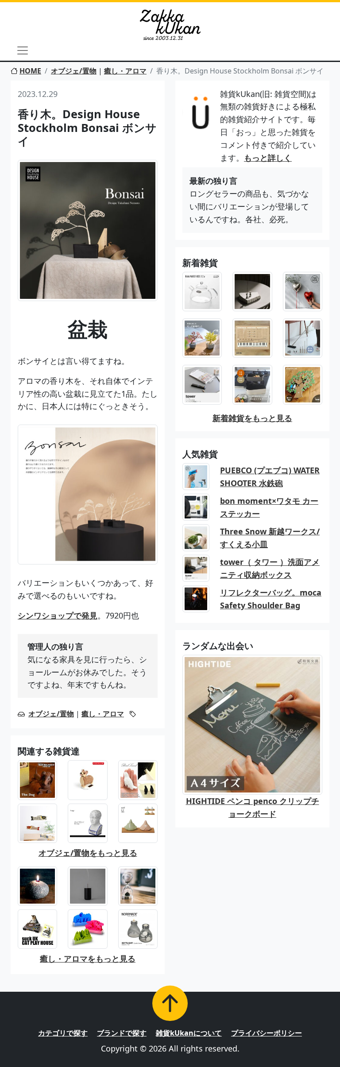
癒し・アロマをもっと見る (87, 958)
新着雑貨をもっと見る (252, 418)
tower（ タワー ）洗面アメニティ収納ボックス (270, 568)
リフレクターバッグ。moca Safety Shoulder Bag (270, 599)
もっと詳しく (268, 157)
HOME (30, 71)
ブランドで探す (122, 1033)
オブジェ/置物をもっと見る (88, 852)
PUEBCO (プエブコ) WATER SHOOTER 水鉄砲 (270, 476)
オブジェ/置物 (74, 71)
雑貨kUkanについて (189, 1033)
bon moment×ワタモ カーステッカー (269, 507)
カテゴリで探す (63, 1033)
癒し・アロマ (125, 71)
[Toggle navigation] (22, 50)
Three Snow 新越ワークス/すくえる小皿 (270, 537)
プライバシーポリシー (266, 1033)
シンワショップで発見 (57, 615)
